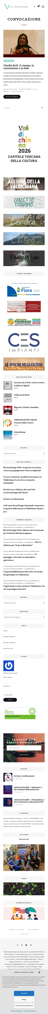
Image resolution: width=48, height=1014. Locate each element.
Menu (43, 6)
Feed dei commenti (9, 642)
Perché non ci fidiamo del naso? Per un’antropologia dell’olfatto (19, 491)
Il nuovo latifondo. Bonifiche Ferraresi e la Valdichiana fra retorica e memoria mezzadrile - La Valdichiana (21, 567)
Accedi (5, 631)
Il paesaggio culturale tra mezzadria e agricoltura (20, 557)
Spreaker (30, 945)
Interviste (9, 61)
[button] (39, 972)
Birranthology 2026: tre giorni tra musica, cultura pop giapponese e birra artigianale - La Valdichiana (20, 526)
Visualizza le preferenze (24, 1005)
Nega (24, 999)
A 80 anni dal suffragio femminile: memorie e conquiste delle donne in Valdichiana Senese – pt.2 (24, 508)
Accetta (24, 993)
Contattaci (24, 934)
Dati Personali (33, 930)
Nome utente (7, 677)
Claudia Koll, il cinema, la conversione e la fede (18, 67)
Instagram (21, 945)
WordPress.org (8, 648)
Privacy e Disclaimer (17, 1011)
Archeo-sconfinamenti (13, 499)
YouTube (26, 945)
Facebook (17, 945)
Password (6, 686)
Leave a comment (17, 91)
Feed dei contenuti (9, 637)
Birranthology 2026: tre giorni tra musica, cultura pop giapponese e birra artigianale (22, 469)
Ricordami (8, 695)
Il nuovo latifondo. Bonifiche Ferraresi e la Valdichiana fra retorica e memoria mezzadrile (22, 480)
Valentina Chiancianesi (10, 89)
